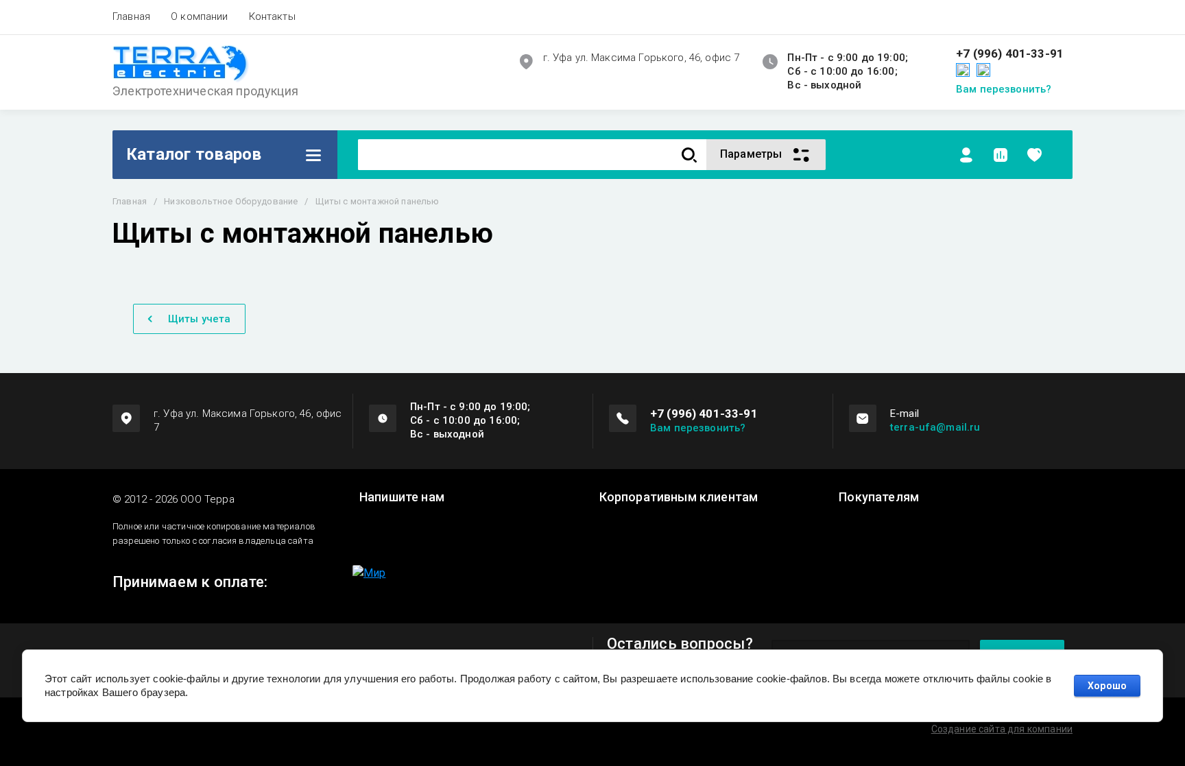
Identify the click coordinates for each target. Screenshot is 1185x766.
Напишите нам (401, 497)
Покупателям (879, 497)
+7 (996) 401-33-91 (1010, 53)
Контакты (272, 16)
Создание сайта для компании (1002, 728)
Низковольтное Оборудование (231, 201)
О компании (199, 16)
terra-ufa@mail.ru (935, 427)
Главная (131, 16)
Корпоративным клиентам (678, 497)
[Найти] (689, 154)
